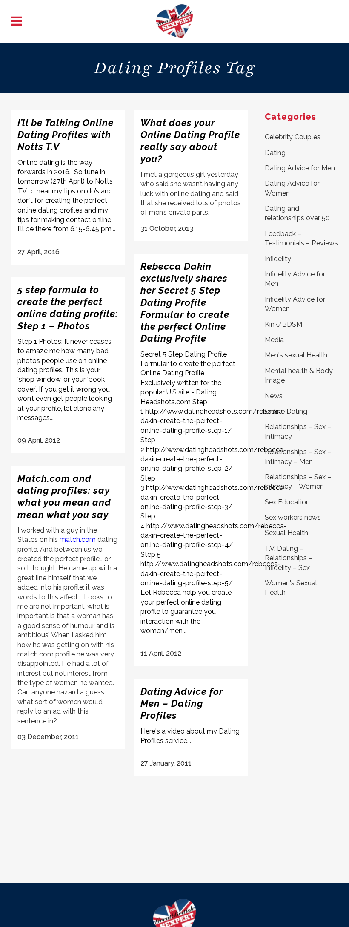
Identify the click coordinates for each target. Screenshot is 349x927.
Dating (275, 153)
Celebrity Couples (292, 137)
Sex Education (287, 502)
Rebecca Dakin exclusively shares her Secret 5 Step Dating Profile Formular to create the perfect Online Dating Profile (184, 302)
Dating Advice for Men (300, 168)
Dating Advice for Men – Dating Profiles (181, 703)
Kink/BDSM (283, 324)
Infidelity (278, 259)
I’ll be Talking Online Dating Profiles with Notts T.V (65, 135)
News (274, 396)
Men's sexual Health (296, 355)
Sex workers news (293, 517)
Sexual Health (286, 533)
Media (274, 340)
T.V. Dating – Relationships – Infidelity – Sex (288, 558)
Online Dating (286, 411)
